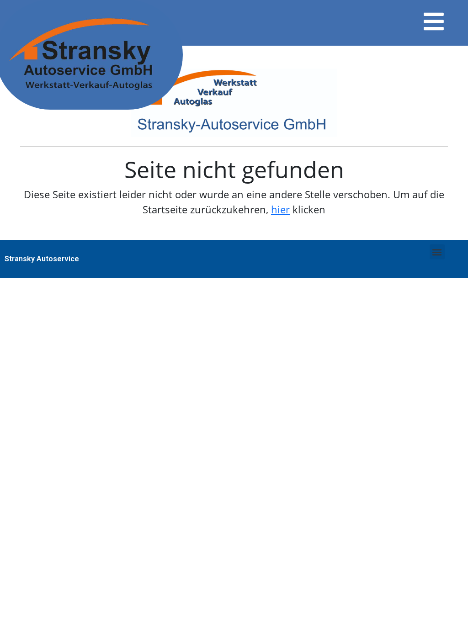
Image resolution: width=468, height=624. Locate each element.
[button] (437, 251)
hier (280, 209)
